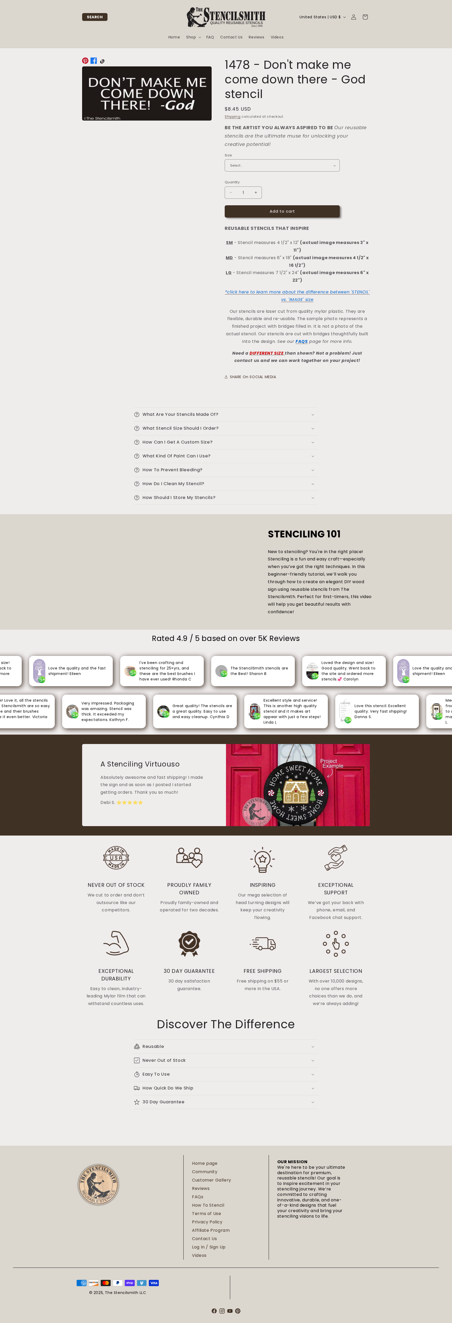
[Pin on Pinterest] (85, 62)
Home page (204, 1163)
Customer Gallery (211, 1180)
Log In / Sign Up (209, 1247)
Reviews (201, 1188)
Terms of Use (206, 1214)
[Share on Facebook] (94, 62)
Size (228, 155)
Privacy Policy (207, 1222)
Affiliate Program (211, 1230)
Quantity (232, 182)
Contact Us (204, 1239)
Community (204, 1172)
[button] (95, 17)
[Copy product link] (102, 62)
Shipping (233, 116)
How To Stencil (208, 1205)
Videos (199, 1255)
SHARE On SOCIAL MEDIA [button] (253, 376)
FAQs (197, 1197)
